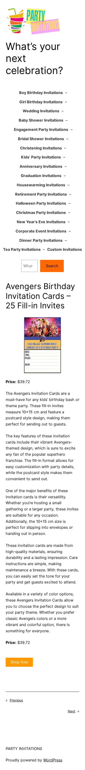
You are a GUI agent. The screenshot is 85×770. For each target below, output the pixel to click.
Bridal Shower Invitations (41, 138)
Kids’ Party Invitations (41, 157)
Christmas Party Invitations (41, 212)
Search (52, 265)
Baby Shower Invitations (41, 120)
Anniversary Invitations (41, 166)
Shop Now (19, 662)
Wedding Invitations (41, 111)
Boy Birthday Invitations (41, 92)
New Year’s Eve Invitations (41, 221)
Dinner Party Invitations (41, 240)
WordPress (52, 760)
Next (71, 711)
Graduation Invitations (41, 175)
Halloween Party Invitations (41, 203)
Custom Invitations (64, 249)
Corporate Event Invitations (41, 231)
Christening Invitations (41, 148)
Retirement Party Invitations (41, 194)
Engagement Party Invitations (41, 129)
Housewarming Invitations (41, 185)
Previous (16, 700)
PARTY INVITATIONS (24, 748)
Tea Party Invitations (22, 249)
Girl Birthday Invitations (41, 101)
